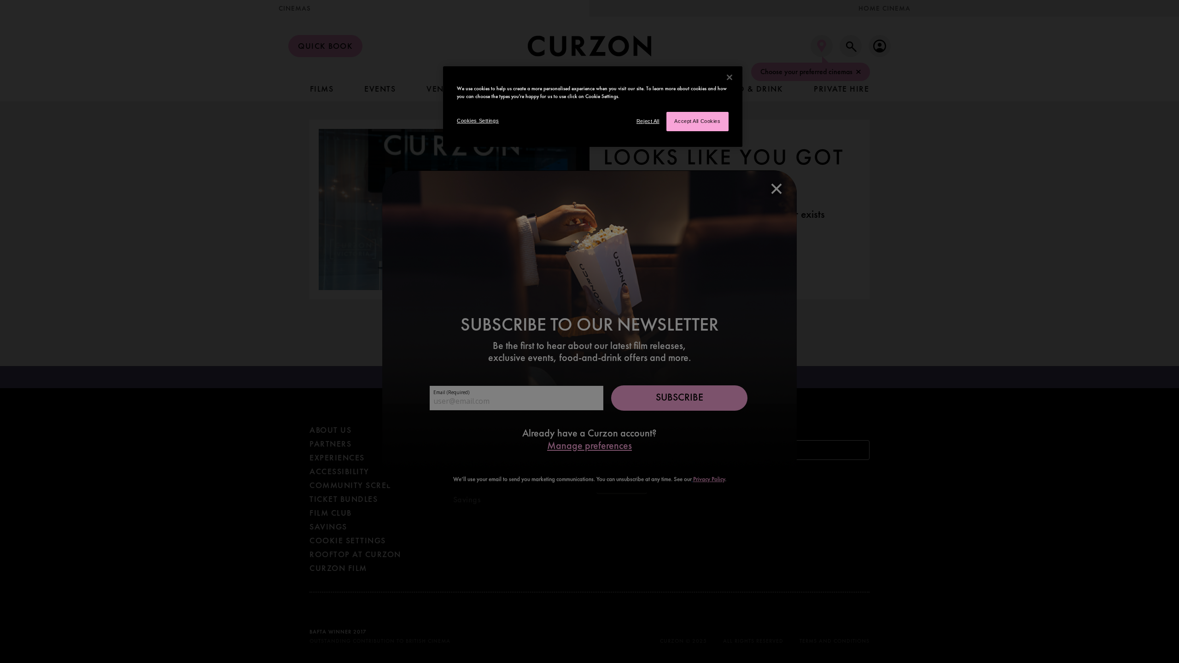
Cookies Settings (478, 120)
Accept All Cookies (697, 121)
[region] (592, 106)
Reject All (648, 121)
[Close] (729, 77)
